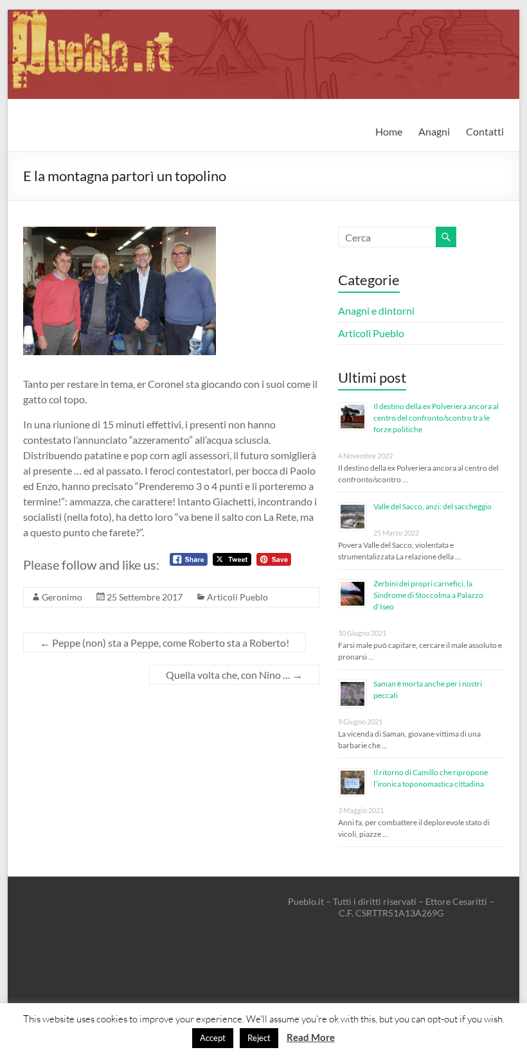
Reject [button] (259, 1038)
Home (388, 131)
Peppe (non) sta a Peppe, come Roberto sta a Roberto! (164, 642)
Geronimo (62, 596)
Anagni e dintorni (376, 310)
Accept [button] (213, 1038)
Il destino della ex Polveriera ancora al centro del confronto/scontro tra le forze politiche (436, 417)
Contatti (485, 131)
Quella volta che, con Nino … (234, 675)
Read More (311, 1037)
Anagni (434, 131)
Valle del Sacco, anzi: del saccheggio (432, 506)
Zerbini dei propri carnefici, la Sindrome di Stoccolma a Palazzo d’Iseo (428, 595)
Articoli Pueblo (237, 596)
